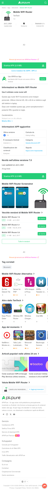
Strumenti (15, 8)
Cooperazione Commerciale (11, 471)
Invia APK (5, 452)
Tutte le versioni (24, 241)
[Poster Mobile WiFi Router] (8, 197)
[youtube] (14, 414)
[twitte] (10, 414)
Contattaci (5, 468)
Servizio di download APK (10, 432)
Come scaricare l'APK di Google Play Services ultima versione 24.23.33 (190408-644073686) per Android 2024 (14, 375)
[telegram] (3, 414)
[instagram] (6, 414)
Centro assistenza (8, 475)
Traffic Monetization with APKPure (13, 455)
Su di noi (5, 464)
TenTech (16, 15)
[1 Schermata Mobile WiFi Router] (22, 197)
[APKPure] (24, 2)
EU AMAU (35, 488)
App (9, 8)
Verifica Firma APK (8, 428)
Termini (29, 488)
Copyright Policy (20, 488)
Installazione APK (8, 425)
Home (4, 8)
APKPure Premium (8, 435)
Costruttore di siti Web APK (11, 448)
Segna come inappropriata (34, 151)
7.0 (8, 135)
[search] (45, 2)
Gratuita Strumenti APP (33, 143)
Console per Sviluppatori (10, 445)
